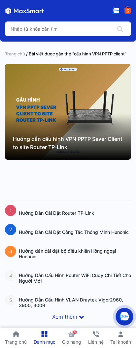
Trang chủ (15, 53)
